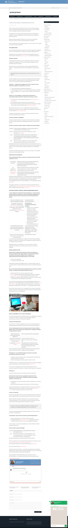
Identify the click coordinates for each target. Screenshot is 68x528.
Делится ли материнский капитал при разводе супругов (36, 487)
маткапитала (11, 182)
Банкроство (46, 58)
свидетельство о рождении (16, 275)
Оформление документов (48, 55)
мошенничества (32, 364)
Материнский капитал (48, 98)
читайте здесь (26, 187)
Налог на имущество (48, 68)
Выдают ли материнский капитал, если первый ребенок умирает (25, 487)
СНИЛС (12, 274)
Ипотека (46, 84)
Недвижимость (48, 16)
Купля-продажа (47, 29)
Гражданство (40, 16)
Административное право (47, 34)
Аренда (46, 42)
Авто (35, 16)
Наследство (12, 16)
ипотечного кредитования (21, 110)
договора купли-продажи (14, 206)
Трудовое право (20, 16)
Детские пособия (47, 105)
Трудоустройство (47, 119)
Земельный (46, 66)
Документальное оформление (49, 116)
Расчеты (46, 118)
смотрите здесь (23, 446)
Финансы (46, 63)
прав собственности (20, 210)
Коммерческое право (47, 57)
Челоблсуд (55, 16)
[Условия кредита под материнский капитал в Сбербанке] (14, 485)
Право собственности (48, 50)
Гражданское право (47, 39)
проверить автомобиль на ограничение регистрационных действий (28, 186)
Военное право (46, 37)
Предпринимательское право (48, 90)
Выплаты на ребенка (48, 103)
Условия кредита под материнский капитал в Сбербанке (14, 487)
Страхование (46, 108)
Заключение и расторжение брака (49, 97)
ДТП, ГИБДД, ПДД (47, 28)
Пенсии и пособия (47, 106)
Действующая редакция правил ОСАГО (15, 7)
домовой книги (13, 284)
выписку (39, 282)
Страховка (46, 31)
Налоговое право (46, 65)
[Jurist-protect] (15, 12)
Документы (46, 26)
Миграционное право (48, 53)
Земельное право (47, 82)
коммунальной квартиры (31, 105)
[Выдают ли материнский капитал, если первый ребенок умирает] (25, 485)
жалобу (27, 285)
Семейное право (46, 92)
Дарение (46, 44)
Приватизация (47, 87)
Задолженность (47, 47)
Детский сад (46, 95)
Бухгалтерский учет (28, 16)
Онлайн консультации (47, 89)
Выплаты (46, 113)
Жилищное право (47, 79)
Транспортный (47, 73)
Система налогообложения (48, 71)
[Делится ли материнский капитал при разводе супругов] (37, 485)
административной (24, 55)
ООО (45, 60)
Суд (44, 110)
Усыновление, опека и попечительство (50, 100)
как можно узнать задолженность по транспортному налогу (20, 442)
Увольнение (46, 121)
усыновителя (21, 133)
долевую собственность (24, 419)
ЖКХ (45, 81)
